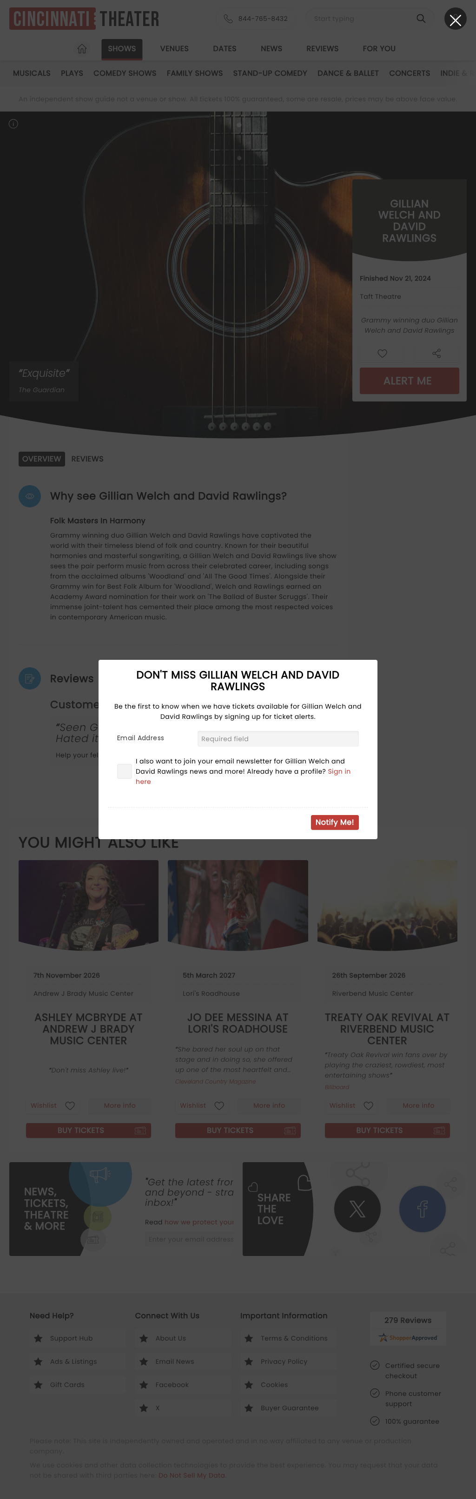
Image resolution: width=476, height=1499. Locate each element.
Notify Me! (335, 822)
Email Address (140, 738)
